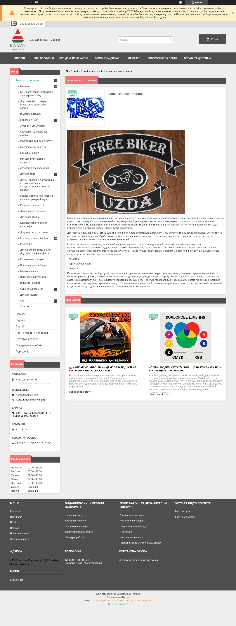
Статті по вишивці (91, 71)
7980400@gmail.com (26, 395)
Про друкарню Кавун (73, 58)
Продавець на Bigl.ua (118, 597)
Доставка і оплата (27, 339)
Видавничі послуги (30, 113)
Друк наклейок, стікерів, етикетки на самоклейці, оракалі (33, 104)
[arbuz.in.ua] (17, 40)
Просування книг (29, 152)
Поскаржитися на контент (109, 600)
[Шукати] (170, 39)
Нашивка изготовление (191, 221)
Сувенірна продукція (31, 289)
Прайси (14, 522)
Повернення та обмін (162, 58)
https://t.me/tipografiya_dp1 (30, 399)
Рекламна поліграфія (32, 205)
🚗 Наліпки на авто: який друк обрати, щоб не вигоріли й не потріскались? (102, 369)
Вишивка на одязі (30, 282)
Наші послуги (42, 58)
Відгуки (20, 320)
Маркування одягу (30, 271)
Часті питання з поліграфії (32, 332)
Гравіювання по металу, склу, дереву (141, 542)
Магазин (25, 86)
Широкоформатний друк (33, 265)
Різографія (26, 244)
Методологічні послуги (33, 147)
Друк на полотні (29, 294)
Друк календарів (29, 217)
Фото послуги (182, 511)
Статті (74, 71)
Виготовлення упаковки (33, 277)
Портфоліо (22, 351)
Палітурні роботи (74, 537)
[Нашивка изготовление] (85, 107)
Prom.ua (135, 594)
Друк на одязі (27, 173)
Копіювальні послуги (32, 259)
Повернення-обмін (20, 533)
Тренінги (25, 306)
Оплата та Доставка (197, 58)
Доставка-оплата (19, 539)
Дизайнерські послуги (32, 211)
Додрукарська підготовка (34, 232)
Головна (19, 58)
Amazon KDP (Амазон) (32, 125)
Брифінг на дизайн (107, 58)
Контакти (134, 58)
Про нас (21, 313)
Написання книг (29, 120)
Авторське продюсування (34, 168)
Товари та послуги (27, 80)
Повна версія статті (80, 391)
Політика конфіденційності (139, 600)
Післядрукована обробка (34, 238)
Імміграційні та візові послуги (36, 141)
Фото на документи (185, 517)
